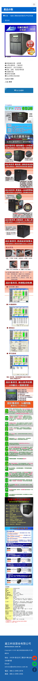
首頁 (6, 16)
